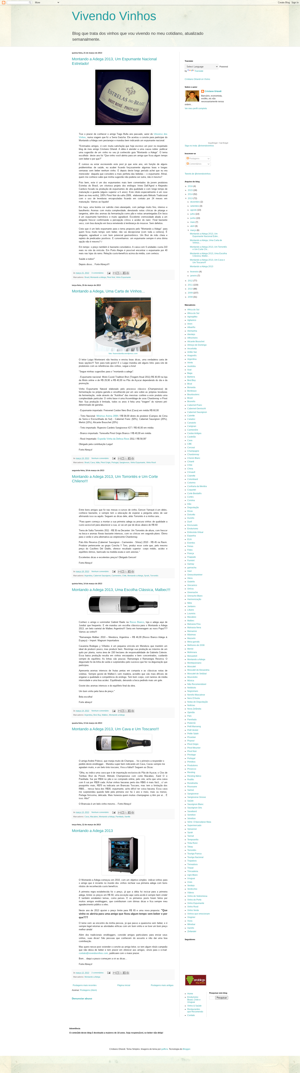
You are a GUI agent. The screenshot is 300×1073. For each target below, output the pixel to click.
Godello (191, 581)
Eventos (191, 543)
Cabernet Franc (194, 405)
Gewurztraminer (194, 574)
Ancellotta (192, 348)
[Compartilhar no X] (121, 273)
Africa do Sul (193, 309)
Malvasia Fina (194, 624)
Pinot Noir (111, 277)
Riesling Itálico (194, 776)
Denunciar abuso (82, 998)
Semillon (191, 815)
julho (192, 214)
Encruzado (192, 525)
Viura (189, 921)
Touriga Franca (194, 853)
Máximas (191, 634)
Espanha (191, 536)
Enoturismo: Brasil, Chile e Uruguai (194, 999)
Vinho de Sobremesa (197, 896)
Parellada (119, 817)
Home (190, 993)
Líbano (190, 610)
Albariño (191, 327)
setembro (195, 206)
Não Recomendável (196, 684)
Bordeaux (192, 391)
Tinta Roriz (192, 843)
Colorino (191, 482)
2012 (190, 280)
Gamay (190, 564)
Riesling (191, 772)
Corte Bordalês (194, 493)
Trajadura (192, 861)
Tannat (190, 836)
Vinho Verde (193, 910)
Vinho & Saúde (194, 1006)
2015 (190, 190)
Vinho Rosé (151, 462)
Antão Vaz (192, 352)
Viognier (191, 917)
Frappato (191, 557)
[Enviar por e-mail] (114, 273)
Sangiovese (124, 462)
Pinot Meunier (194, 748)
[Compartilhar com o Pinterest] (127, 273)
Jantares (191, 606)
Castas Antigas (194, 433)
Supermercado (194, 825)
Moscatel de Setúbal (197, 673)
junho (193, 218)
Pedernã (191, 723)
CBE (189, 444)
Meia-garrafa (193, 642)
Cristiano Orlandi (213, 91)
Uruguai (191, 878)
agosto (193, 210)
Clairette (191, 476)
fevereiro (194, 271)
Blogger (186, 1049)
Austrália (191, 366)
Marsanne (192, 631)
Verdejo (191, 885)
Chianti (190, 461)
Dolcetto (191, 514)
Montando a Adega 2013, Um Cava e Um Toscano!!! (115, 729)
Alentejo (191, 334)
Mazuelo (191, 638)
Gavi (189, 571)
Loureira (191, 613)
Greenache (192, 592)
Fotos (190, 550)
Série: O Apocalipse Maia (199, 822)
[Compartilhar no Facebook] (124, 273)
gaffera (164, 1049)
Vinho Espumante (123, 277)
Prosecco (191, 769)
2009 (190, 293)
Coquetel (191, 490)
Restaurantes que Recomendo (195, 1010)
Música (190, 680)
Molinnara (192, 652)
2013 (190, 198)
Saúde (190, 801)
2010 (190, 289)
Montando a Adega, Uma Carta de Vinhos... (108, 291)
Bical (189, 384)
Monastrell (192, 656)
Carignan (191, 426)
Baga (189, 373)
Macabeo (94, 817)
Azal (189, 370)
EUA (189, 539)
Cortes (190, 497)
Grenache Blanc (195, 596)
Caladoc (191, 419)
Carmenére (116, 576)
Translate (198, 71)
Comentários (195, 164)
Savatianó (192, 811)
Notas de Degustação (197, 702)
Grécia (190, 589)
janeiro (193, 275)
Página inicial (123, 985)
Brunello (191, 401)
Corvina (191, 500)
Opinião (191, 712)
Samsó (190, 790)
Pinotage (191, 755)
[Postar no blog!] (117, 273)
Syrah (146, 576)
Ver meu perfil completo (196, 108)
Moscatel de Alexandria (198, 670)
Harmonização (194, 599)
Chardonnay (193, 454)
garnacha (191, 567)
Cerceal (191, 447)
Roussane (192, 786)
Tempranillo (192, 839)
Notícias (191, 705)
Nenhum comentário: (100, 458)
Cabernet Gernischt (196, 408)
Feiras (190, 546)
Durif (189, 521)
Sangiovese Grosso (196, 797)
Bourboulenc (193, 394)
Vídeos (190, 892)
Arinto (190, 362)
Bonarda (191, 387)
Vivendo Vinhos (114, 16)
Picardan (191, 737)
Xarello (127, 817)
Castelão (191, 437)
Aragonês (192, 355)
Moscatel (191, 666)
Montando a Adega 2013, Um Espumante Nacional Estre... (204, 235)
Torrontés (154, 576)
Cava (92, 462)
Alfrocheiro (192, 338)
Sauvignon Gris (194, 808)
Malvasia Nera (194, 627)
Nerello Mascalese (196, 695)
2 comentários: (98, 973)
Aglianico (191, 320)
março (193, 230)
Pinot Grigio (105, 462)
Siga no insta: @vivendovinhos (199, 145)
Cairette (191, 415)
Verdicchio (192, 889)
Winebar (191, 924)
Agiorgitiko (192, 317)
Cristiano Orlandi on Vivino (197, 79)
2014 (190, 194)
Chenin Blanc (193, 458)
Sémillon (191, 818)
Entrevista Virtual (195, 532)
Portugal (114, 462)
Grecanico (192, 585)
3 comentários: (98, 273)
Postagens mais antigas (162, 985)
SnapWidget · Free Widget (218, 143)
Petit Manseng (194, 726)
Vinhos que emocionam (198, 914)
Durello (190, 518)
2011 (190, 285)
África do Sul (193, 313)
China (190, 468)
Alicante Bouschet (195, 341)
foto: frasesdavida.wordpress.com (123, 353)
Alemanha (192, 331)
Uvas (189, 882)
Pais (189, 716)
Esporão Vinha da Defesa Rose (113, 438)
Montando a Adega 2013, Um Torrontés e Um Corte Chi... (208, 248)
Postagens (194, 158)
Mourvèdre (192, 677)
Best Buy (97, 715)
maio (192, 222)
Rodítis (190, 779)
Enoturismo (192, 528)
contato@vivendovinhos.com (93, 953)
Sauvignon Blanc (195, 804)
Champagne (193, 451)
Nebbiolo (191, 687)
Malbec (105, 715)
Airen (189, 324)
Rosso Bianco (137, 622)
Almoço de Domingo (197, 345)
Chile (124, 576)
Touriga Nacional (195, 857)
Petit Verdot (192, 730)
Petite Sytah (193, 733)
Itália (98, 462)
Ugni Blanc (192, 875)
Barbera (191, 377)
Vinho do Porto (194, 900)
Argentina (88, 576)
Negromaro (192, 691)
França (190, 553)
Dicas (190, 511)
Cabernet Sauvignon (102, 576)
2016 (190, 186)
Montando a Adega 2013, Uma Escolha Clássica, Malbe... (208, 254)
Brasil (87, 277)
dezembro (195, 202)
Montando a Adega (98, 277)
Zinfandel (191, 931)
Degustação (193, 507)
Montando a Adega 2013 (92, 831)
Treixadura (192, 864)
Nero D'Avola (193, 698)
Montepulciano (194, 663)
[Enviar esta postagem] (108, 273)
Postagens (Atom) (88, 990)
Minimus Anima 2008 (107, 416)
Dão (189, 504)
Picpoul (190, 740)
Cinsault (191, 472)
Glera (190, 578)
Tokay (190, 847)
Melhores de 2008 (196, 645)
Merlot (190, 649)
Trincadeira (192, 871)
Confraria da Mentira (197, 486)
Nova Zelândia (194, 709)
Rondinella (192, 783)
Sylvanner (192, 829)
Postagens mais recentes (85, 985)
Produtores (192, 765)
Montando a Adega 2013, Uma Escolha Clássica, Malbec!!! (121, 590)
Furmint (190, 560)
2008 (190, 297)
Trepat (190, 868)
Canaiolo (191, 423)
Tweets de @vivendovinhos (198, 174)
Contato (191, 1015)
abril (192, 226)
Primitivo (191, 762)
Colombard (192, 479)
